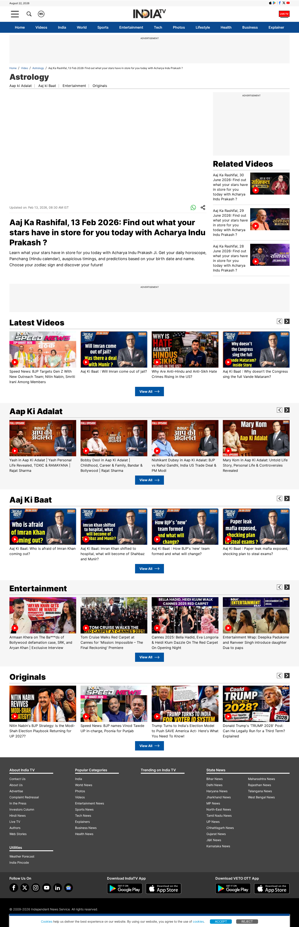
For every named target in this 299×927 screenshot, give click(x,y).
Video (24, 68)
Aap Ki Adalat (36, 411)
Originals (100, 85)
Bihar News (214, 779)
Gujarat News (216, 834)
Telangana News (260, 791)
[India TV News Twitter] (283, 2)
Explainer (276, 27)
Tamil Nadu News (219, 815)
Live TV (14, 821)
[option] (42, 357)
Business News (86, 828)
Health (226, 27)
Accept (221, 921)
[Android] (274, 2)
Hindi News (17, 815)
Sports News (84, 809)
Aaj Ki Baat (30, 500)
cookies (198, 921)
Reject (247, 921)
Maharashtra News (261, 779)
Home (20, 27)
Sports (103, 27)
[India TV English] (149, 14)
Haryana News (216, 791)
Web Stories (17, 834)
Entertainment (131, 27)
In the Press (17, 803)
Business (250, 27)
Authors (14, 828)
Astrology (38, 68)
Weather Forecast (21, 856)
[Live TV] (284, 14)
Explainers (82, 821)
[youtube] (46, 887)
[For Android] (233, 888)
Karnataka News (218, 846)
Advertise (16, 791)
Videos (41, 27)
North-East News (218, 809)
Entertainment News (89, 803)
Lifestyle (203, 27)
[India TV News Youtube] (288, 2)
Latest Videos (36, 322)
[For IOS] (272, 888)
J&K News (213, 840)
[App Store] (163, 888)
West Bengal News (261, 797)
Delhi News (214, 785)
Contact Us (17, 779)
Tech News (83, 815)
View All (145, 391)
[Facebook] (13, 887)
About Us (16, 785)
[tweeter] (24, 887)
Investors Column (21, 809)
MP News (213, 803)
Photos (179, 27)
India (62, 27)
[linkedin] (57, 887)
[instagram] (35, 887)
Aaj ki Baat (47, 85)
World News (83, 785)
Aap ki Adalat (20, 85)
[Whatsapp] (193, 208)
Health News (84, 834)
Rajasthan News (259, 785)
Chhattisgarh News (220, 828)
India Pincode (19, 862)
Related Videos (243, 164)
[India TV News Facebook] (279, 2)
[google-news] (68, 887)
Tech (158, 27)
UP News (213, 821)
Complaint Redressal (24, 797)
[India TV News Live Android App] (124, 888)
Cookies (46, 921)
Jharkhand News (218, 797)
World (82, 27)
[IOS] (270, 2)
